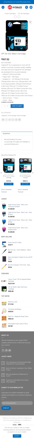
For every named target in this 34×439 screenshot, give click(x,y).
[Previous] (1, 176)
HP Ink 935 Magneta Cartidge (25, 176)
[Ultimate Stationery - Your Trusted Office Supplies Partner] (15, 7)
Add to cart (17, 106)
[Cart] (31, 7)
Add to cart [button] (8, 184)
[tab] (17, 134)
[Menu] (3, 7)
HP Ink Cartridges (23, 13)
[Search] (26, 7)
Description (6, 133)
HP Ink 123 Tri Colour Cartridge (9, 176)
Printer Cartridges (10, 13)
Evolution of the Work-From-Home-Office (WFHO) (17, 381)
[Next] (33, 176)
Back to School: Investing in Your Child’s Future (19, 369)
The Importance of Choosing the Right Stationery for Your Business (18, 363)
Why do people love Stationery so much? (17, 375)
